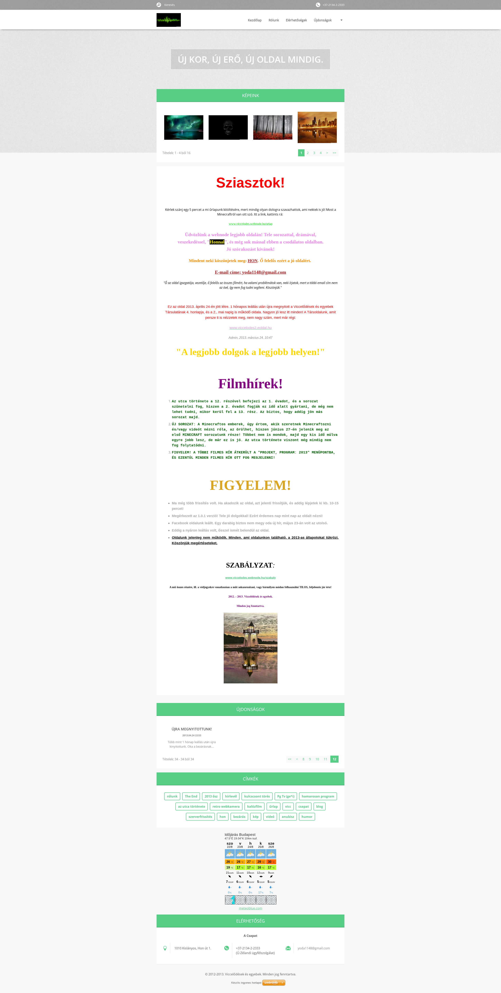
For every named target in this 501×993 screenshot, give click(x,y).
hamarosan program (318, 796)
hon (223, 817)
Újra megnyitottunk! (192, 729)
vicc (288, 806)
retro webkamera (226, 806)
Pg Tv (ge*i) (285, 796)
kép (256, 817)
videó (270, 817)
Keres (159, 4)
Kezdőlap (255, 20)
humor (307, 817)
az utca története (191, 806)
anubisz (288, 817)
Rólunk (274, 20)
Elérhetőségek (296, 20)
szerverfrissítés (200, 817)
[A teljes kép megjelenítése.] (183, 127)
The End (191, 796)
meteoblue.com (250, 908)
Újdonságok (323, 20)
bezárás (239, 817)
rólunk (172, 796)
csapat (303, 806)
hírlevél (231, 796)
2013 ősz (211, 796)
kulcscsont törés (257, 796)
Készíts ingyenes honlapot (246, 982)
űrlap (273, 806)
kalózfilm (254, 806)
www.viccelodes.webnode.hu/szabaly (250, 577)
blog (319, 806)
